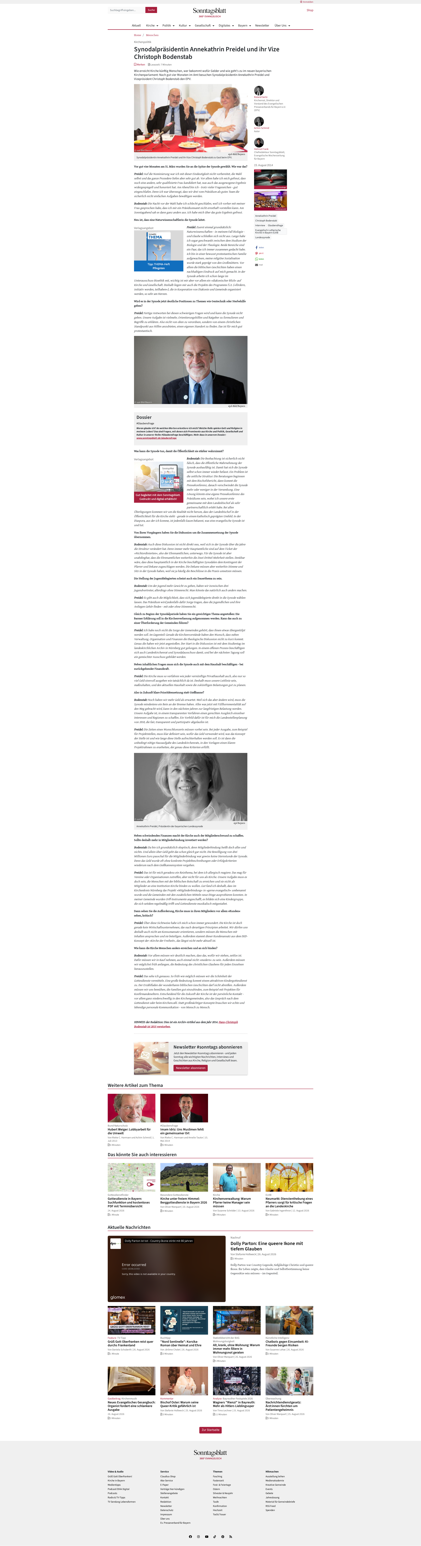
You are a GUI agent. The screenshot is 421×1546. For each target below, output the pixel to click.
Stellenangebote (169, 1493)
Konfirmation (220, 1506)
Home (137, 35)
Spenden (270, 1510)
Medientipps (114, 1485)
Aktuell (136, 25)
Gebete (269, 1493)
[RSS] (230, 1537)
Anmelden (308, 2)
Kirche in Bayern (116, 1480)
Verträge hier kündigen (172, 1489)
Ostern (216, 1489)
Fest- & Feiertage (222, 1485)
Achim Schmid (261, 128)
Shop (310, 10)
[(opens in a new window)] (190, 1537)
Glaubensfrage (275, 225)
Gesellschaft (203, 25)
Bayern (242, 25)
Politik (166, 25)
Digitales (224, 25)
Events (269, 1489)
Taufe (216, 1502)
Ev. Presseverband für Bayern (175, 1523)
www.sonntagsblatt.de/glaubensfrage (156, 438)
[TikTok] (214, 1537)
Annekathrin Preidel (265, 216)
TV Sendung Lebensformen (122, 1502)
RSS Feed (270, 1506)
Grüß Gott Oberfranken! (120, 1476)
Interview (260, 225)
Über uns (165, 1519)
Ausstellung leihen (275, 1476)
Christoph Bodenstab (266, 220)
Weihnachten (220, 1497)
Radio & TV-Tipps (116, 1497)
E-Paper (164, 1485)
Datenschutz (166, 1510)
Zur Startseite (210, 1430)
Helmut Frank (261, 149)
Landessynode (262, 237)
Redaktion (165, 1502)
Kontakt (164, 1497)
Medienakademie (275, 1480)
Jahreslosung (272, 1497)
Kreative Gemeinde (276, 1485)
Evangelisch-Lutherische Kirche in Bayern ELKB (268, 231)
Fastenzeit (218, 1480)
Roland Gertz (261, 97)
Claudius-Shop (167, 1476)
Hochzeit (217, 1510)
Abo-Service (166, 1480)
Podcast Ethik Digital (118, 1489)
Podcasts (112, 1493)
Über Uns (280, 25)
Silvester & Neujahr (223, 1493)
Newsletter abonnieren (190, 1068)
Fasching (217, 1476)
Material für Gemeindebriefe (280, 1502)
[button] (139, 65)
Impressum (166, 1514)
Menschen (152, 35)
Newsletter (262, 25)
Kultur (183, 25)
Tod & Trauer (219, 1514)
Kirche (150, 25)
